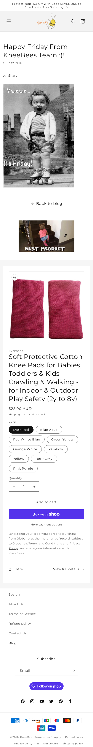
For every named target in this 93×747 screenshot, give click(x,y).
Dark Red (21, 430)
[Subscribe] (73, 671)
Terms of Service (22, 614)
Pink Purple (23, 468)
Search (14, 594)
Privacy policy (23, 743)
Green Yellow (62, 439)
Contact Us (18, 633)
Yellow (18, 459)
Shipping (14, 414)
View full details (66, 569)
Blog (12, 643)
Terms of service (47, 743)
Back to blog (49, 203)
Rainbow (55, 449)
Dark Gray (44, 459)
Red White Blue (26, 439)
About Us (16, 604)
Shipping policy (73, 743)
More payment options (46, 524)
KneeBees (27, 736)
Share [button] (13, 75)
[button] (8, 21)
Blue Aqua (49, 430)
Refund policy (20, 624)
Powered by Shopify (47, 736)
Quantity (15, 478)
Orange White (25, 449)
